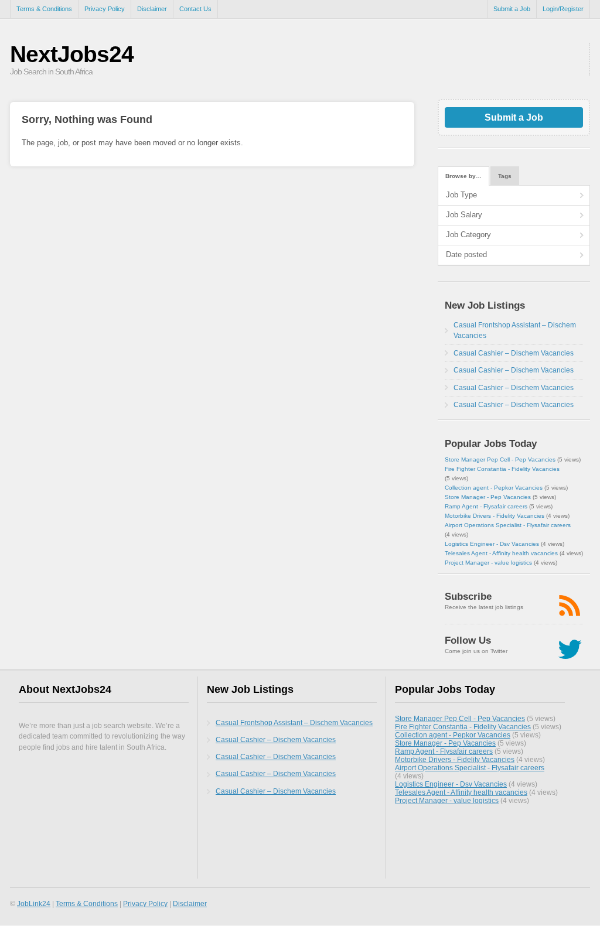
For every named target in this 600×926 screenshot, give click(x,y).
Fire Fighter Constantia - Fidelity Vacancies (502, 469)
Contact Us (195, 8)
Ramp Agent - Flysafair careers (486, 506)
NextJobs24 (72, 54)
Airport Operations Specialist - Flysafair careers (508, 525)
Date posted (466, 254)
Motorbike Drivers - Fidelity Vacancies (494, 515)
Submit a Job (511, 8)
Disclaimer (152, 8)
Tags (505, 176)
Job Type (461, 194)
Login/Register (563, 8)
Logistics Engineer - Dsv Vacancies (492, 544)
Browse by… (463, 176)
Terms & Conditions (44, 8)
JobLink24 (33, 903)
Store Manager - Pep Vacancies (488, 497)
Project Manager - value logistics (488, 562)
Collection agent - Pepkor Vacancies (494, 487)
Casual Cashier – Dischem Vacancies (514, 353)
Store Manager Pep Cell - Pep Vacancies (500, 459)
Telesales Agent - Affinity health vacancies (501, 553)
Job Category (468, 234)
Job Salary (464, 214)
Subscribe (468, 596)
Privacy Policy (104, 8)
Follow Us (468, 640)
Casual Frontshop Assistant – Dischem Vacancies (294, 723)
